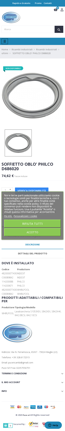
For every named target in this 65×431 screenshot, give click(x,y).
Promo (38, 3)
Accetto (32, 232)
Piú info (8, 215)
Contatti (48, 3)
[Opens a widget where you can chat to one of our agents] (53, 425)
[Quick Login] (62, 9)
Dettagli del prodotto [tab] (32, 253)
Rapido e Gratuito (21, 3)
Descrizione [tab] (32, 244)
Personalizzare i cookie (25, 215)
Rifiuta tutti (32, 224)
